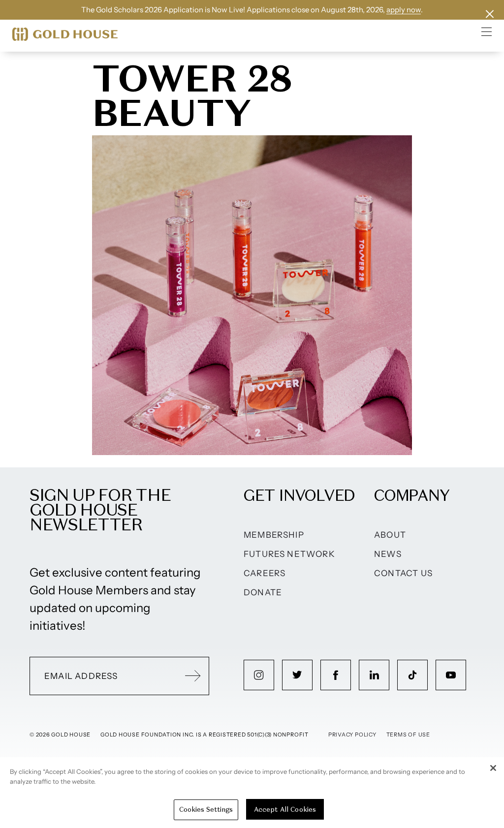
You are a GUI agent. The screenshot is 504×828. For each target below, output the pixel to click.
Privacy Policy (352, 734)
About (390, 534)
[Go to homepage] (65, 34)
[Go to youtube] (451, 675)
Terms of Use (408, 734)
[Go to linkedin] (374, 675)
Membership (274, 534)
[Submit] (193, 676)
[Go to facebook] (335, 675)
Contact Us (403, 573)
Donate (263, 592)
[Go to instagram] (259, 675)
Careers (264, 573)
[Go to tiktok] (412, 675)
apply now (403, 9)
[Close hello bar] (489, 14)
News (388, 554)
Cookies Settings (206, 809)
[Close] (493, 768)
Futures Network (289, 554)
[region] (252, 792)
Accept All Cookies (285, 809)
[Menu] (487, 31)
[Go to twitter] (297, 675)
